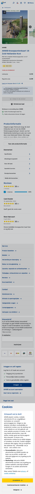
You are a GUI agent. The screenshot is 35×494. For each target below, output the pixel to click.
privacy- (23, 471)
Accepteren (16, 480)
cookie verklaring (9, 473)
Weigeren (16, 490)
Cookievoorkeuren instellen (16, 485)
